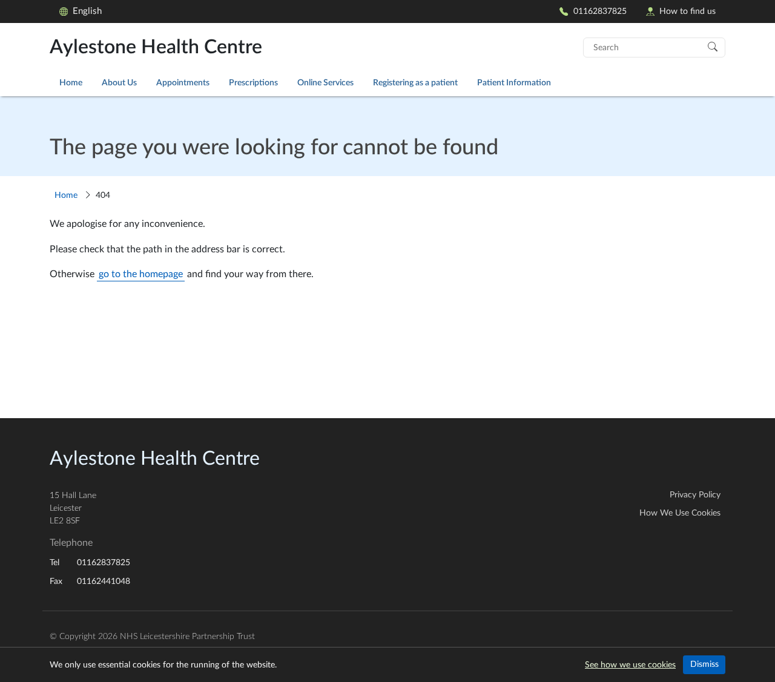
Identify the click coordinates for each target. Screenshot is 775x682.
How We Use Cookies (680, 513)
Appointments (182, 82)
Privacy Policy (695, 495)
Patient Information (514, 82)
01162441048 (103, 581)
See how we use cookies (630, 665)
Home (70, 82)
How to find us (687, 11)
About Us (119, 82)
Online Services (325, 82)
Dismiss (704, 664)
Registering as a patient (415, 82)
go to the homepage (141, 274)
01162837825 (600, 11)
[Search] (712, 45)
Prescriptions (253, 82)
